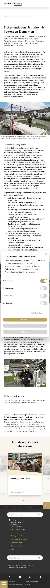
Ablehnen (25, 332)
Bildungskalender (16, 536)
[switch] (43, 288)
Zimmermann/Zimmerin (18, 539)
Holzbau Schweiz (9, 17)
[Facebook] (40, 577)
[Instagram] (9, 577)
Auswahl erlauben (25, 326)
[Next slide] (46, 473)
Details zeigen (37, 313)
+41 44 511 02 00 (15, 527)
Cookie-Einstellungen (31, 581)
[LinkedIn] (30, 577)
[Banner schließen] (46, 254)
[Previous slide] (4, 473)
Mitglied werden (16, 543)
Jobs (12, 549)
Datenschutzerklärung (15, 584)
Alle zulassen (25, 320)
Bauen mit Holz (16, 546)
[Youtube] (20, 577)
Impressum (12, 581)
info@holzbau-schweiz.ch (17, 529)
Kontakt (27, 584)
